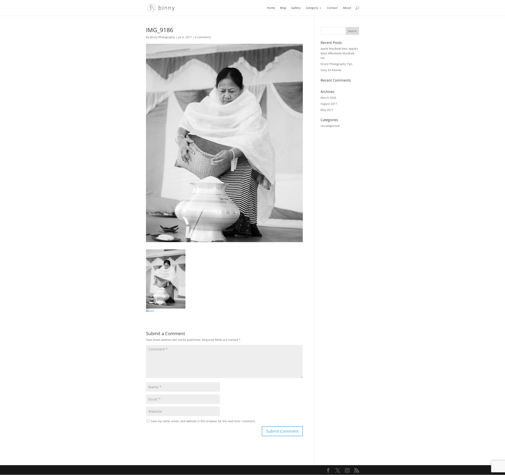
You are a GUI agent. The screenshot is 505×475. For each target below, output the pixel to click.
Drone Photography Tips (337, 64)
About (347, 8)
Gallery (296, 8)
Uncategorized (330, 126)
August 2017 (329, 104)
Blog (283, 8)
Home (271, 8)
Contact (332, 8)
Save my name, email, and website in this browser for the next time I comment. (203, 421)
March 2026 (328, 97)
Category (312, 8)
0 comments (203, 37)
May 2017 (327, 110)
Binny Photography (162, 37)
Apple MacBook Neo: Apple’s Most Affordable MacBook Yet (339, 53)
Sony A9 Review (331, 70)
